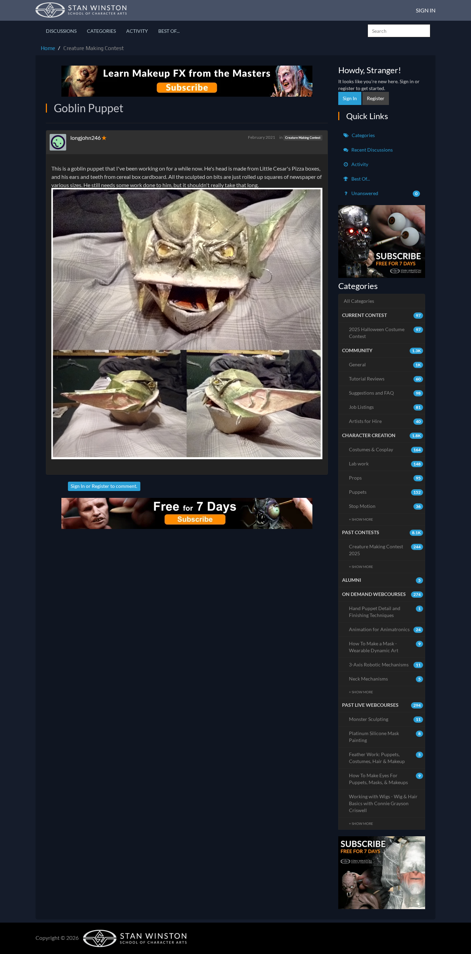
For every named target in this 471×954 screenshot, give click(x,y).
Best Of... (169, 31)
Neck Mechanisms (385, 679)
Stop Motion (385, 506)
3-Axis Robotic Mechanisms (385, 664)
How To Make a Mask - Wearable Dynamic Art (385, 646)
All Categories (359, 301)
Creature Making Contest (302, 137)
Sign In (425, 10)
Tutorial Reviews (385, 379)
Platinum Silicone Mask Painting (385, 736)
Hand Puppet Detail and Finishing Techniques (385, 611)
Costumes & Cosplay (385, 449)
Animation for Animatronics (385, 629)
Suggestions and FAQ (385, 393)
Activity (137, 31)
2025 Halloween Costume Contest (385, 332)
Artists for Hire (385, 421)
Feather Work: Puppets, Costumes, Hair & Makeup (385, 757)
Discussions (61, 31)
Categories (101, 31)
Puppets (385, 492)
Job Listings (385, 407)
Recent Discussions (371, 150)
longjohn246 (85, 137)
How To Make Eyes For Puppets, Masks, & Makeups (385, 778)
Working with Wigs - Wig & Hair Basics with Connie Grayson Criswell (383, 803)
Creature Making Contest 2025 (385, 549)
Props (385, 478)
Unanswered (384, 193)
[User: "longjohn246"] (60, 142)
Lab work (385, 463)
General (385, 364)
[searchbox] (399, 30)
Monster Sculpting (385, 719)
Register (100, 486)
